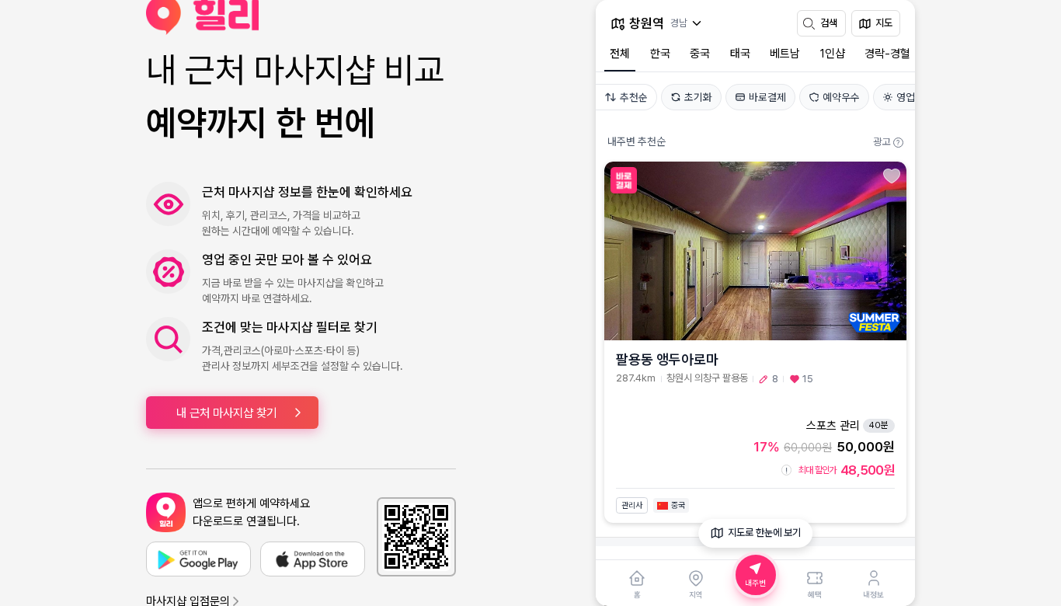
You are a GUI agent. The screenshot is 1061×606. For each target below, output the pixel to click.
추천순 (634, 97)
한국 (660, 54)
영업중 (910, 97)
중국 (700, 54)
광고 (886, 142)
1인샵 (832, 54)
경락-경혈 (887, 54)
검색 (828, 23)
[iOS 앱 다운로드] (312, 559)
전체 (620, 54)
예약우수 (841, 97)
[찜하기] (892, 176)
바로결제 (767, 97)
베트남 (785, 54)
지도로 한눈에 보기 (764, 532)
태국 (740, 54)
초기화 (698, 97)
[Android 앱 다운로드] (198, 559)
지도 (883, 23)
